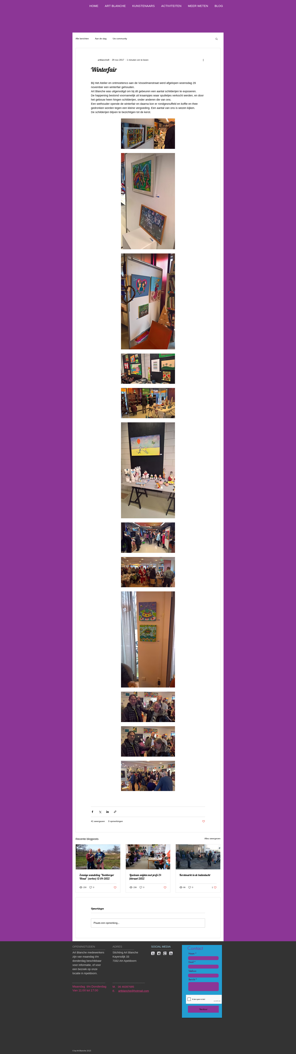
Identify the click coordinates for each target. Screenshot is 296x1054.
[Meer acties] (203, 60)
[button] (216, 38)
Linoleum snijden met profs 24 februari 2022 (145, 876)
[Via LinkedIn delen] (107, 811)
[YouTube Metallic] (171, 953)
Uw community (120, 38)
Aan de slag (101, 38)
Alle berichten (82, 38)
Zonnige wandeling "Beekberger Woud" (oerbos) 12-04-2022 (96, 876)
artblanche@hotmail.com (133, 990)
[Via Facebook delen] (92, 811)
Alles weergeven (212, 838)
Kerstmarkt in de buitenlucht (194, 875)
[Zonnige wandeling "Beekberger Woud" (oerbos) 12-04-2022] (98, 856)
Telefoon (192, 971)
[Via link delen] (115, 811)
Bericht (192, 979)
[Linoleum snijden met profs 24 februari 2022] (148, 856)
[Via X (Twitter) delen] (100, 811)
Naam (192, 954)
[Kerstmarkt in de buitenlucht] (198, 856)
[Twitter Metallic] (159, 953)
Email (191, 962)
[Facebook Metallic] (153, 953)
